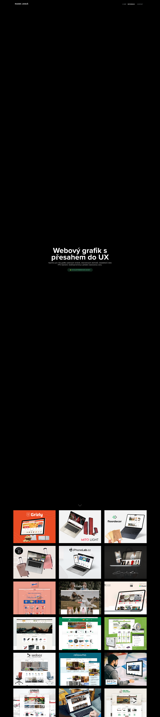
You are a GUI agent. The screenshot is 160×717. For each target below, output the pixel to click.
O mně (124, 4)
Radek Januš (21, 4)
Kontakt (140, 4)
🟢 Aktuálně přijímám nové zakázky (80, 270)
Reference (131, 4)
